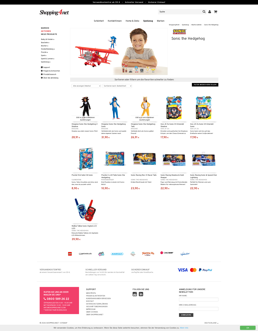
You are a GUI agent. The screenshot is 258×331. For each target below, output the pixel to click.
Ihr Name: (183, 296)
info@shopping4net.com (55, 308)
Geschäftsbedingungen (97, 307)
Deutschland (211, 323)
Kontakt (90, 301)
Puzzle (44, 52)
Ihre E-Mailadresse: (187, 305)
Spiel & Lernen (47, 59)
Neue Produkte (49, 34)
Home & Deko (132, 21)
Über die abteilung (50, 78)
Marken (160, 21)
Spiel (43, 55)
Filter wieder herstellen (205, 85)
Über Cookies (92, 312)
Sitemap (63, 323)
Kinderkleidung (47, 49)
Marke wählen (196, 25)
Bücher (44, 46)
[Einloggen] (209, 11)
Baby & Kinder (47, 39)
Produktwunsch (49, 74)
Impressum (90, 309)
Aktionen (46, 31)
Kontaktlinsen (115, 21)
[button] (215, 11)
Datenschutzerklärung (97, 304)
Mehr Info (184, 328)
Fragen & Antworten (51, 71)
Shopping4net (174, 25)
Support (46, 67)
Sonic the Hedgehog (211, 25)
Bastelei (44, 42)
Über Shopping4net (94, 315)
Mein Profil (91, 293)
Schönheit (99, 21)
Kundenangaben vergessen (98, 299)
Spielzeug (148, 21)
